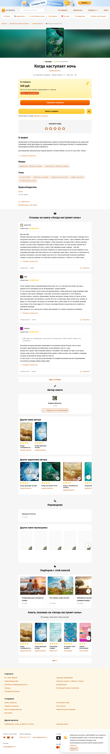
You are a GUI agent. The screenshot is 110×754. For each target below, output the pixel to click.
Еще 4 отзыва (55, 380)
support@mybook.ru (40, 737)
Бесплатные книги (37, 16)
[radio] (46, 128)
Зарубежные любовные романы (30, 166)
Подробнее (73, 745)
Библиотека (77, 10)
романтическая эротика (59, 177)
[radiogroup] (55, 129)
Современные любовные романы (56, 166)
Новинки (54, 16)
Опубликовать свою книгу (27, 205)
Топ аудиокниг (80, 16)
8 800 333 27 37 (24, 737)
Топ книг (67, 16)
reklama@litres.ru (9, 747)
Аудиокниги (20, 16)
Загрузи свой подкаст (98, 16)
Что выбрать (62, 10)
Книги (8, 16)
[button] (88, 477)
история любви (24, 177)
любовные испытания (40, 177)
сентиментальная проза (27, 181)
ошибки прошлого (77, 177)
